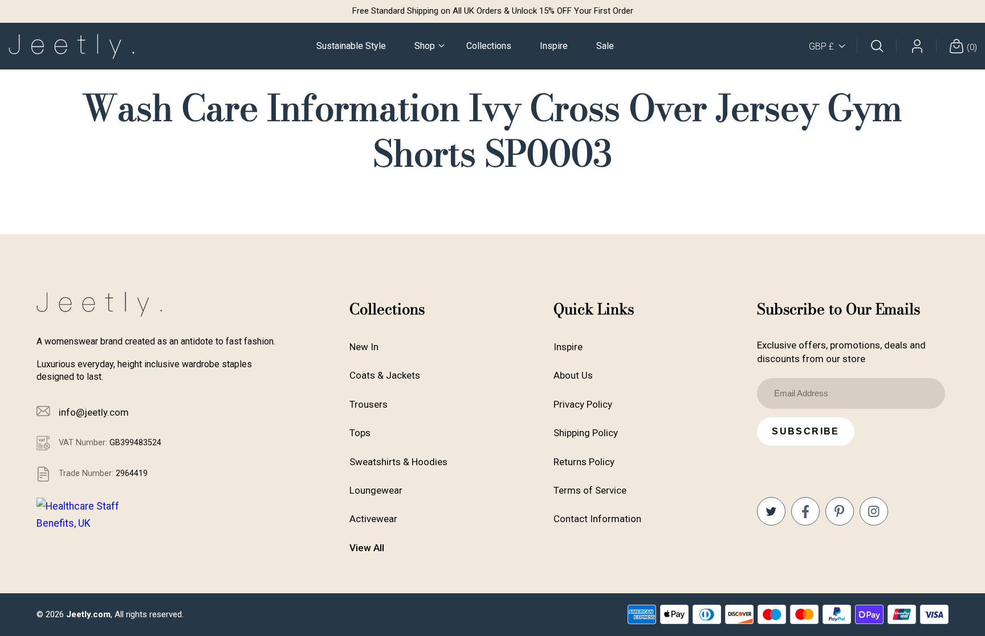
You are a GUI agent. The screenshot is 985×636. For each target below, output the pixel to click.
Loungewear (375, 490)
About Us (573, 375)
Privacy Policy (582, 404)
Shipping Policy (585, 432)
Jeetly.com (88, 614)
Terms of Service (589, 490)
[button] (426, 46)
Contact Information (597, 518)
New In (363, 346)
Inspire (568, 346)
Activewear (373, 518)
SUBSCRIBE (806, 431)
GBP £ (821, 46)
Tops (360, 432)
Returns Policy (583, 461)
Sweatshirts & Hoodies (398, 461)
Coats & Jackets (384, 375)
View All (366, 547)
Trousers (368, 404)
